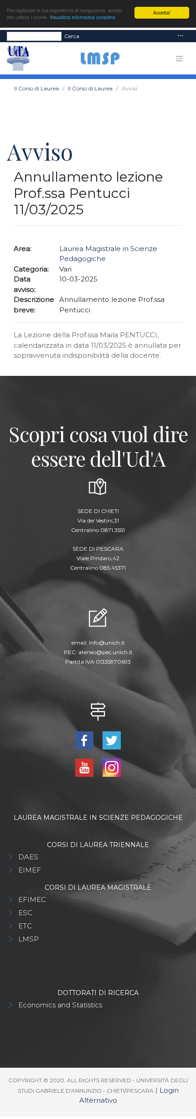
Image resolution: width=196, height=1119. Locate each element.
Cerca (71, 36)
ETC (25, 926)
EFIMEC (32, 899)
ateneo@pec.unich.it (105, 652)
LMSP (28, 939)
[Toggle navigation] (180, 36)
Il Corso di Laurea (36, 88)
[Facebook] (85, 739)
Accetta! (161, 12)
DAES (28, 857)
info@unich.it (107, 642)
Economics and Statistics (60, 1005)
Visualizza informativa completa (82, 17)
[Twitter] (112, 739)
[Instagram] (112, 767)
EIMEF (29, 870)
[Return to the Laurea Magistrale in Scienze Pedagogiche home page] (96, 58)
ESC (25, 912)
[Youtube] (85, 767)
